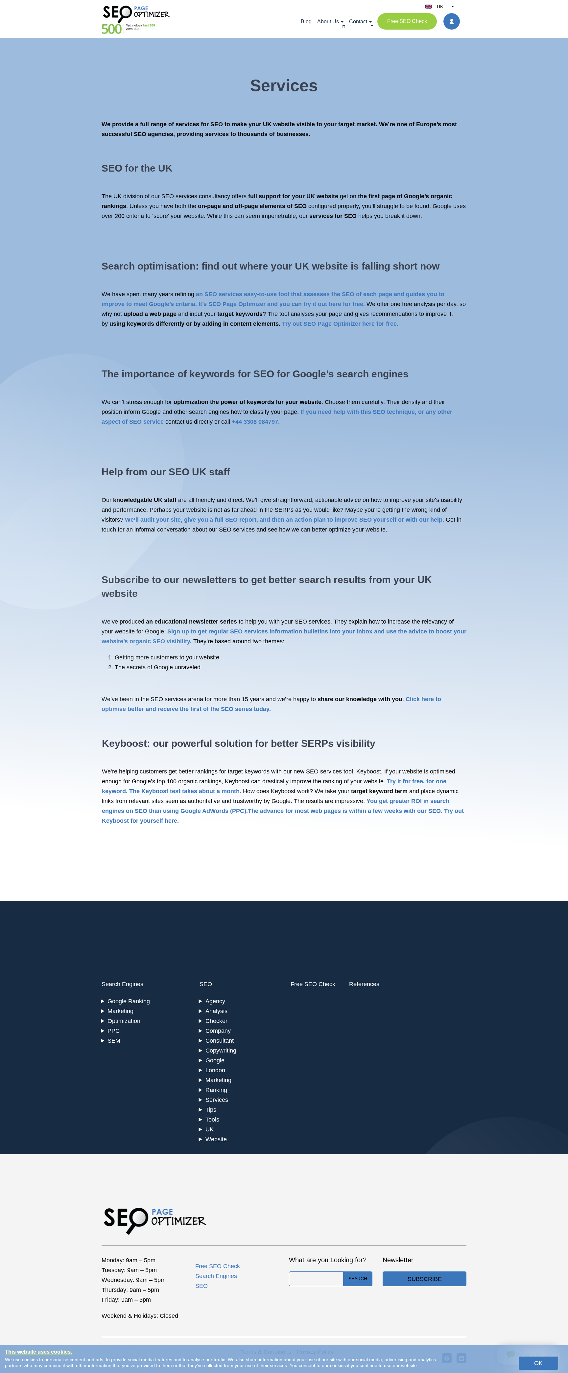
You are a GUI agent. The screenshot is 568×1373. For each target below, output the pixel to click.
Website (216, 1139)
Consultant (219, 1040)
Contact (358, 21)
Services (216, 1100)
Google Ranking (128, 1001)
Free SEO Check (407, 21)
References (364, 984)
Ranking (216, 1090)
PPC (113, 1031)
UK (209, 1129)
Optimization (123, 1021)
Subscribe (425, 1279)
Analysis (216, 1011)
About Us (328, 21)
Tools (212, 1119)
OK (538, 1363)
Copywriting (220, 1050)
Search (357, 1278)
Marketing (120, 1011)
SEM (113, 1040)
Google (215, 1060)
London (215, 1070)
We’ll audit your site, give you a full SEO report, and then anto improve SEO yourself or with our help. (284, 519)
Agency (215, 1001)
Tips (210, 1109)
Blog (306, 21)
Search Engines (122, 984)
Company (218, 1031)
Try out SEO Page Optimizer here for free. (340, 323)
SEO (206, 984)
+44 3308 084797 (255, 421)
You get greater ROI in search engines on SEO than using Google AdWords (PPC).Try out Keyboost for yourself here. (283, 811)
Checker (216, 1021)
